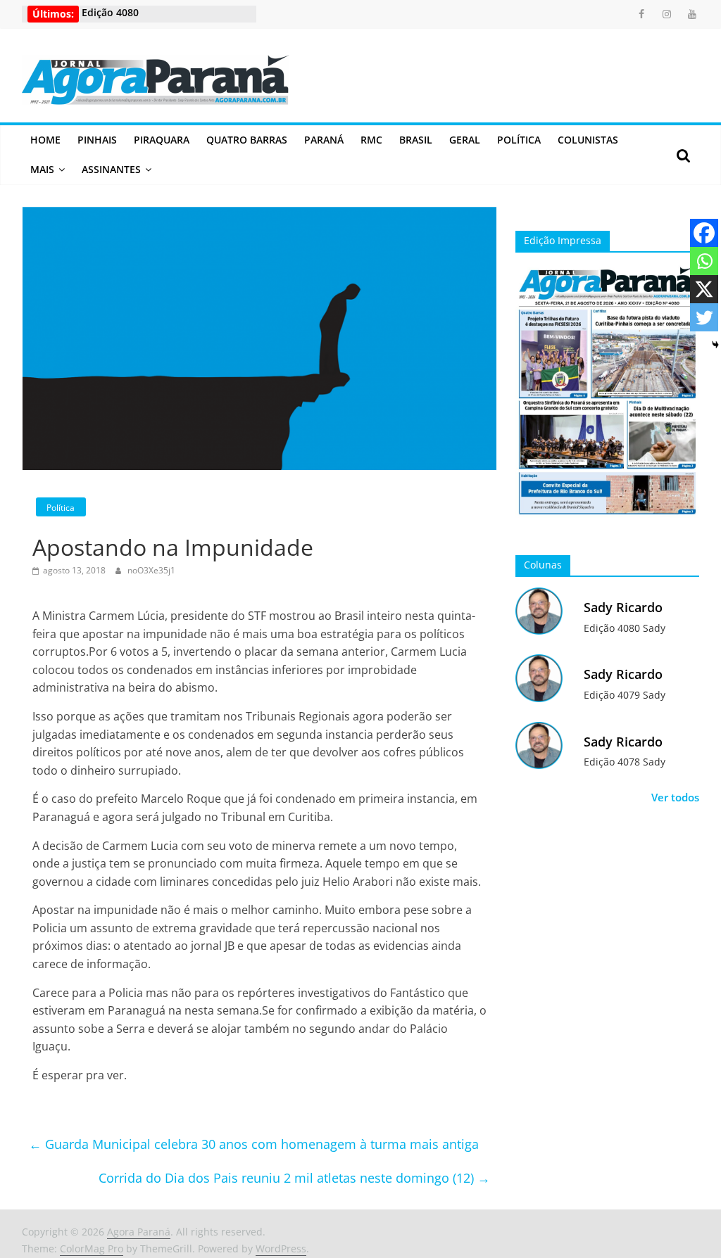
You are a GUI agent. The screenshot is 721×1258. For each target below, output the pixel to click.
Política (519, 139)
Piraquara (161, 139)
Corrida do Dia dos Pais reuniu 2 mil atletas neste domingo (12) (294, 1177)
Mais (42, 169)
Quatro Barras (246, 139)
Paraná (324, 139)
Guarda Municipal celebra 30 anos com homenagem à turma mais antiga (254, 1144)
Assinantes (111, 169)
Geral (464, 139)
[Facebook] (704, 233)
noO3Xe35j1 (151, 570)
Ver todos (675, 797)
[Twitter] (704, 317)
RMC (371, 139)
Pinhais (97, 139)
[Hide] (715, 344)
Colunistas (588, 139)
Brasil (415, 139)
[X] (704, 289)
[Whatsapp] (704, 261)
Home (45, 139)
